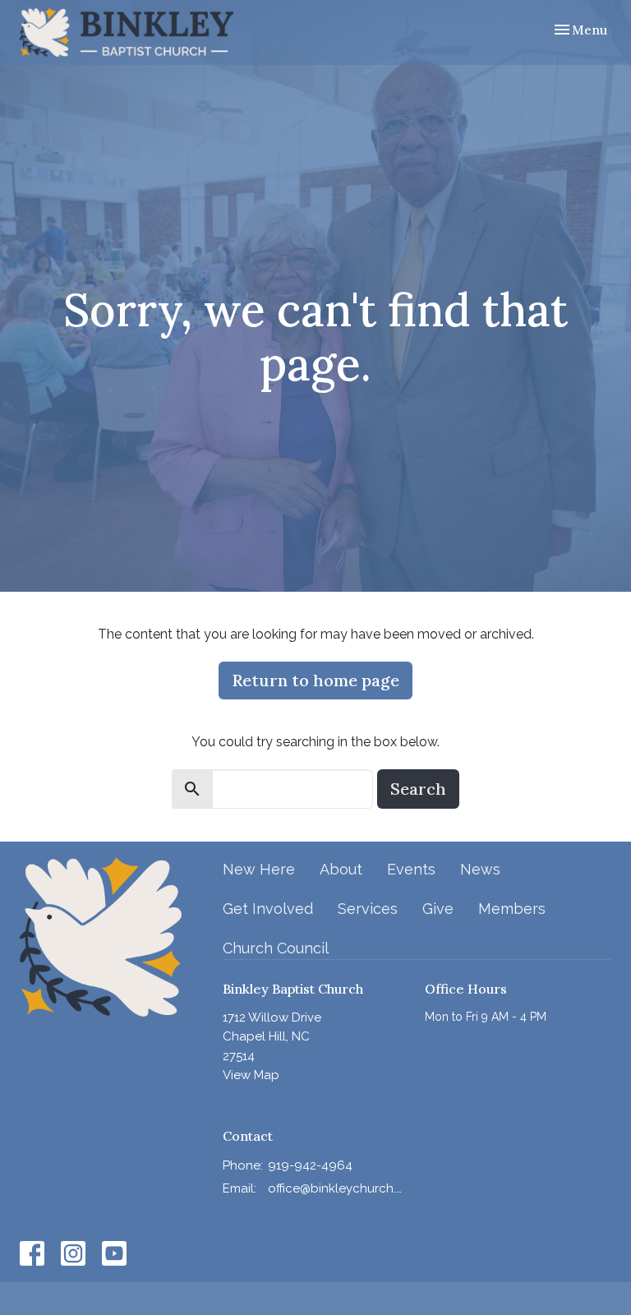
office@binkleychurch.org (338, 1188)
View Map (251, 1075)
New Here (259, 869)
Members (512, 908)
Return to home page (315, 680)
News (480, 869)
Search (418, 788)
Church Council (276, 948)
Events (411, 869)
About (341, 869)
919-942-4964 (310, 1165)
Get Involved (268, 908)
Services (368, 908)
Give (438, 908)
